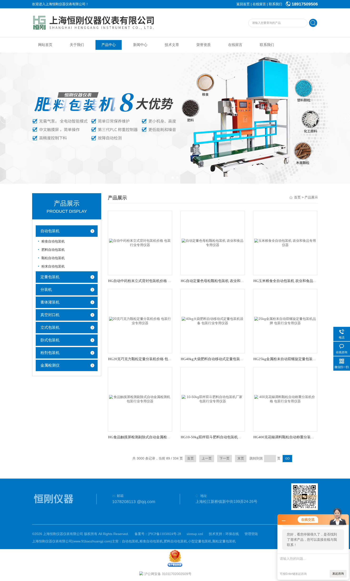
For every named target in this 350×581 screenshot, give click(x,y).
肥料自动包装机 (53, 250)
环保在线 (232, 534)
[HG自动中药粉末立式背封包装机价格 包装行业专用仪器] (140, 242)
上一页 (207, 458)
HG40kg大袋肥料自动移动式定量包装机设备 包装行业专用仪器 (230, 359)
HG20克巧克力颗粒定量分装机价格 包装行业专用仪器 (150, 359)
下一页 (225, 458)
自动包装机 (50, 231)
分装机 (46, 290)
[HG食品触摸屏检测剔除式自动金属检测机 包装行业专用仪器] (140, 399)
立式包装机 (50, 327)
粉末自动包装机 (53, 266)
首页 (297, 197)
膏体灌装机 (50, 302)
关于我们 (77, 45)
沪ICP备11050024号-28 (164, 534)
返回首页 (243, 4)
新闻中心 (140, 45)
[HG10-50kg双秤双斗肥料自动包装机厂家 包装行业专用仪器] (213, 399)
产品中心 (108, 45)
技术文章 (172, 45)
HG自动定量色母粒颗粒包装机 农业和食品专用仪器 (221, 281)
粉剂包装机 (50, 353)
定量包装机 (50, 277)
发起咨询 (338, 573)
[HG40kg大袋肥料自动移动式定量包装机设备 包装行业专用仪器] (213, 321)
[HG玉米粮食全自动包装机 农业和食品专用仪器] (285, 242)
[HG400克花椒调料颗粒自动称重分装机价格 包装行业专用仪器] (285, 399)
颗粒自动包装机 (53, 258)
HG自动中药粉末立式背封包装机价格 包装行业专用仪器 (152, 281)
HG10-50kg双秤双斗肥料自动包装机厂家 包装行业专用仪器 (228, 437)
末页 (240, 458)
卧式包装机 (50, 340)
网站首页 (45, 45)
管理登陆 (251, 534)
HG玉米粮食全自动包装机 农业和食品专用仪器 (290, 281)
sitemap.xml (195, 534)
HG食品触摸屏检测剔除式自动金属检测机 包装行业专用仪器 (156, 437)
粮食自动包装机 (53, 241)
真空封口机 (50, 315)
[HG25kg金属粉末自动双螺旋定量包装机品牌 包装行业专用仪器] (285, 321)
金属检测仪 (50, 365)
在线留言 (259, 4)
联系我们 (275, 4)
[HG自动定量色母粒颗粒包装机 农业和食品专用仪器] (213, 242)
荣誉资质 (203, 45)
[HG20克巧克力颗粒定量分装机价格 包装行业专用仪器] (140, 321)
